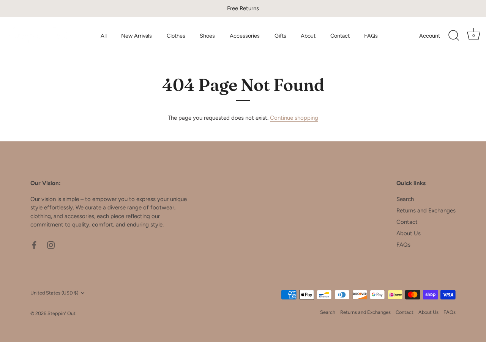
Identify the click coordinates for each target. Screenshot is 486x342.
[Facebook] (34, 244)
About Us (408, 233)
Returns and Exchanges (426, 210)
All (104, 35)
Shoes (207, 35)
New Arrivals (136, 35)
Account (429, 35)
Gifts (280, 35)
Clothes (176, 35)
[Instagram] (51, 244)
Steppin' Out (61, 313)
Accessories (245, 35)
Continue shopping (294, 117)
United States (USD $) (54, 293)
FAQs (371, 35)
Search (405, 199)
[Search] (453, 35)
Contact (340, 35)
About (308, 35)
